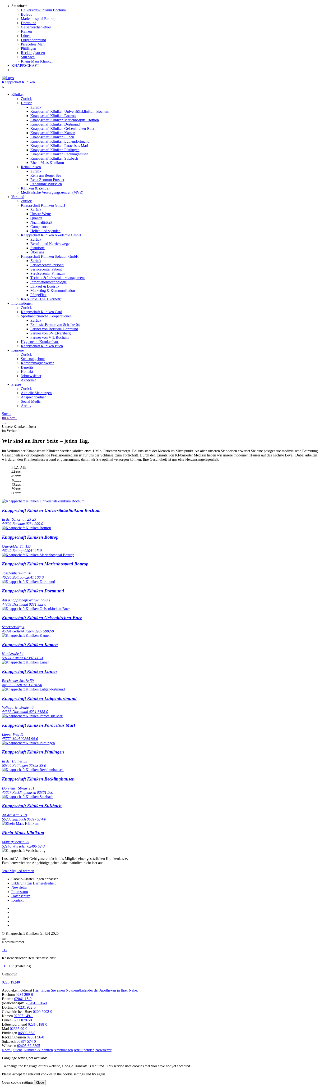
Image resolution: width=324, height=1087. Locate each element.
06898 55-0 (26, 1033)
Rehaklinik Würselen (46, 184)
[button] (7, 1050)
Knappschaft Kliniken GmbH (43, 205)
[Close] (4, 939)
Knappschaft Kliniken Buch (42, 346)
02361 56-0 (35, 1037)
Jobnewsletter (31, 376)
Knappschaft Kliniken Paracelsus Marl (59, 146)
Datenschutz (20, 896)
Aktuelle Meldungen (36, 393)
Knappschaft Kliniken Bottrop (53, 116)
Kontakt (27, 372)
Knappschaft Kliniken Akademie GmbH (51, 235)
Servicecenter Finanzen (47, 273)
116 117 (8, 966)
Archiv (26, 406)
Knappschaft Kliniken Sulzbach (54, 158)
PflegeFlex (38, 295)
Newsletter (19, 887)
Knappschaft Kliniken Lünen (52, 137)
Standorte (37, 248)
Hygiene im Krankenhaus (40, 342)
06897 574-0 (26, 1041)
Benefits (27, 367)
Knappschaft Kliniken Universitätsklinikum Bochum (69, 111)
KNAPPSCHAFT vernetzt (41, 299)
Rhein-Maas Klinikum (47, 163)
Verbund (17, 197)
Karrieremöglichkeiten (37, 363)
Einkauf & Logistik (44, 286)
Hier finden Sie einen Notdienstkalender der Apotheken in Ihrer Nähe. (85, 990)
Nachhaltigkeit (41, 222)
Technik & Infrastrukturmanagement (57, 278)
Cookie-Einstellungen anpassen (34, 879)
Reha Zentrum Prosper (47, 180)
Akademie (28, 380)
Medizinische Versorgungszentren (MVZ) (52, 192)
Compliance (39, 227)
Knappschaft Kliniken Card (41, 312)
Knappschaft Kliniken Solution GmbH (50, 256)
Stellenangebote (33, 359)
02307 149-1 (23, 1016)
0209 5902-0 (42, 1012)
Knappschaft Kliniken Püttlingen (54, 150)
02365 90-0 (18, 1029)
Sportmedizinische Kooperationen (46, 316)
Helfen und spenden (45, 231)
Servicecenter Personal (47, 265)
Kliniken (17, 94)
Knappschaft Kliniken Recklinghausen (59, 154)
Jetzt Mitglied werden (18, 871)
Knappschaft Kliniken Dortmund (55, 124)
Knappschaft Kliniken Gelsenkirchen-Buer (62, 128)
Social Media (31, 401)
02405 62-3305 (28, 1046)
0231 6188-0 (37, 1024)
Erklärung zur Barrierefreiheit (33, 883)
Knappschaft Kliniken (18, 82)
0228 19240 (11, 982)
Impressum (19, 892)
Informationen (21, 303)
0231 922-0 (27, 1007)
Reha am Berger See (45, 175)
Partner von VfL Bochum (49, 337)
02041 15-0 (23, 999)
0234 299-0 (24, 994)
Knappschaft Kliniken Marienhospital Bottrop (64, 120)
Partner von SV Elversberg (50, 333)
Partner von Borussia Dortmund (54, 329)
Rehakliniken (31, 167)
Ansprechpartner (33, 397)
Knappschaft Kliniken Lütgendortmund (59, 141)
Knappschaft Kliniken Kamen (52, 133)
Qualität (36, 218)
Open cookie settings (17, 1082)
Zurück (26, 99)
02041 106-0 (37, 1003)
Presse (16, 384)
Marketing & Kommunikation (52, 291)
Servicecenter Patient (46, 269)
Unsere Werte (40, 214)
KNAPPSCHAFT (25, 65)
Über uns (37, 252)
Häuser (26, 103)
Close (40, 1082)
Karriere (17, 350)
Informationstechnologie (48, 282)
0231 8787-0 (22, 1020)
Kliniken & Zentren (35, 188)
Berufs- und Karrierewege (49, 244)
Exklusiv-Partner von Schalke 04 (55, 325)
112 (4, 950)
